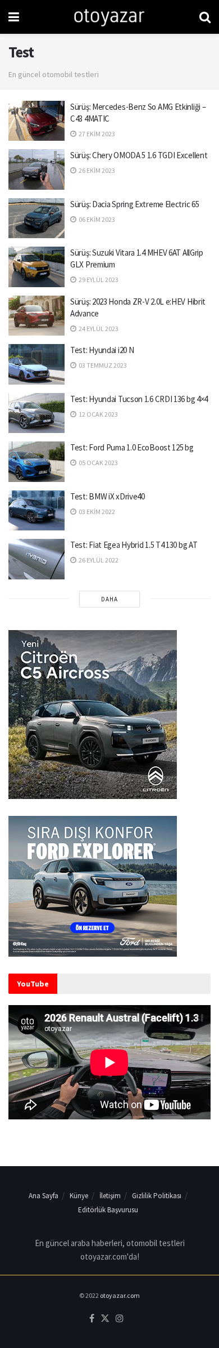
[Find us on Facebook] (91, 1319)
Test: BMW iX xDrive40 (107, 496)
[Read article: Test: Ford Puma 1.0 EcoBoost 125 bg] (36, 461)
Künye (79, 1195)
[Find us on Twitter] (105, 1319)
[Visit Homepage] (109, 17)
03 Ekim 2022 (96, 511)
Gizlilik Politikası (156, 1195)
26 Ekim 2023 (96, 170)
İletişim (110, 1195)
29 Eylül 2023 (97, 279)
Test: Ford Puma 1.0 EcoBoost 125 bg (132, 447)
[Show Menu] (13, 17)
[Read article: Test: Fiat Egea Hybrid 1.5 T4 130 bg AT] (36, 559)
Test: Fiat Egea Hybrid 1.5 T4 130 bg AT (133, 544)
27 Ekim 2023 (96, 134)
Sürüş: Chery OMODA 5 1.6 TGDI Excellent (138, 155)
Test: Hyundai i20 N (102, 350)
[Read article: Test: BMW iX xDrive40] (36, 510)
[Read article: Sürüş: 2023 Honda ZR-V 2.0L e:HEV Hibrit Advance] (36, 316)
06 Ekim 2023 (96, 219)
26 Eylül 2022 (97, 560)
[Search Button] (205, 17)
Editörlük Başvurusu (108, 1210)
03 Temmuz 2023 (102, 365)
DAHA (109, 599)
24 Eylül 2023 (97, 328)
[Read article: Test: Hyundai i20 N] (36, 364)
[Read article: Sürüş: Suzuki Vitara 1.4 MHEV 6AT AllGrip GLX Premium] (36, 267)
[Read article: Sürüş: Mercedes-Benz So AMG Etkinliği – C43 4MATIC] (36, 121)
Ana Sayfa (43, 1195)
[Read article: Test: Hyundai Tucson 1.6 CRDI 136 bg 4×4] (36, 413)
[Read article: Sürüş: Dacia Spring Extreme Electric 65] (36, 218)
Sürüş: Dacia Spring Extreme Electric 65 (134, 204)
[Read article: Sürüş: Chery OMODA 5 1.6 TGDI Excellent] (36, 169)
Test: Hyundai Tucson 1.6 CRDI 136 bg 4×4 (139, 399)
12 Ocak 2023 (97, 414)
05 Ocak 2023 (97, 462)
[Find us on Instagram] (120, 1319)
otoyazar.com (120, 1295)
